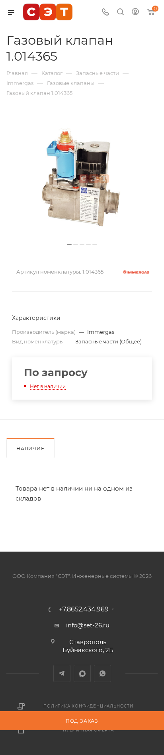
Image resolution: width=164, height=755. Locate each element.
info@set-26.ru (87, 625)
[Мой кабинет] (135, 12)
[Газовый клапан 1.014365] (82, 178)
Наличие (30, 448)
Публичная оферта (88, 730)
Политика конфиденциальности (88, 706)
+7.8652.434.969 (84, 609)
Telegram (61, 673)
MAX (82, 673)
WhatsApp (102, 673)
